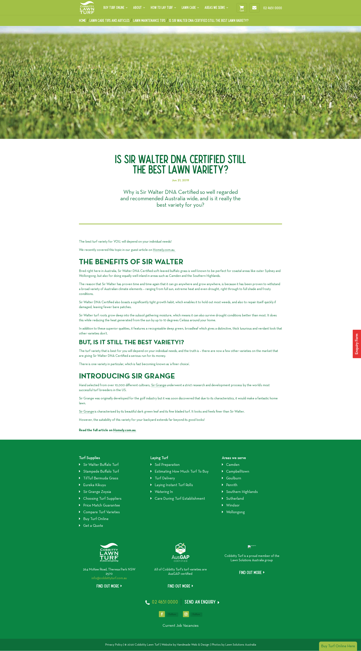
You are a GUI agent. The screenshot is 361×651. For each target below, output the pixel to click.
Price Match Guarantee (101, 505)
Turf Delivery (165, 478)
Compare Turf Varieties (101, 512)
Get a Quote (93, 526)
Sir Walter (179, 20)
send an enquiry (200, 601)
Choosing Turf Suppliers (102, 498)
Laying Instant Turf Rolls (174, 485)
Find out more (107, 586)
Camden (233, 465)
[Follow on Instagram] (186, 614)
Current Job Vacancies (181, 625)
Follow (172, 614)
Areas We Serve (215, 7)
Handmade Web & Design (193, 644)
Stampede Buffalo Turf (101, 471)
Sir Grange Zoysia (97, 492)
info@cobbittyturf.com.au (109, 578)
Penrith (231, 485)
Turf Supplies (89, 458)
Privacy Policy (113, 644)
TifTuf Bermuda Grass (100, 478)
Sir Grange (158, 385)
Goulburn (233, 478)
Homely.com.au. (164, 250)
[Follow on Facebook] (162, 614)
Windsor (233, 505)
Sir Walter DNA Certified (169, 192)
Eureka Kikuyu (94, 485)
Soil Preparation (167, 465)
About (137, 7)
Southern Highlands (242, 492)
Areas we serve (234, 458)
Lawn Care (189, 7)
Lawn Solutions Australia (240, 644)
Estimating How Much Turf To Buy (182, 471)
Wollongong (235, 512)
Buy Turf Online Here (338, 646)
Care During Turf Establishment (180, 498)
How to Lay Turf (162, 7)
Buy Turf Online (113, 7)
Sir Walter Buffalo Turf (101, 465)
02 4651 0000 (272, 8)
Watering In (164, 492)
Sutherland (235, 498)
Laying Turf (159, 458)
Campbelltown (237, 471)
